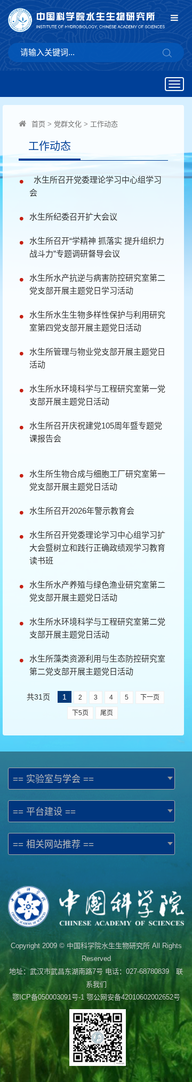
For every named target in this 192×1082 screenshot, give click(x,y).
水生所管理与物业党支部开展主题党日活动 (97, 358)
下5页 (80, 713)
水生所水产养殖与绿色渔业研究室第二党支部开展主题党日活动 (97, 591)
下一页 (149, 697)
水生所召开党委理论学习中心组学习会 (95, 186)
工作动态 (104, 124)
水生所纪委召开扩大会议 (75, 216)
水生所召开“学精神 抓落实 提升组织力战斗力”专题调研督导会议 (96, 247)
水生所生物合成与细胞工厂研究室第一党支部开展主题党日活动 (97, 480)
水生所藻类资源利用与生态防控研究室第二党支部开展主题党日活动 (97, 665)
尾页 (106, 713)
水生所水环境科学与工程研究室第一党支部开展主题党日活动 (97, 395)
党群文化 (68, 124)
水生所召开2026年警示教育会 (81, 510)
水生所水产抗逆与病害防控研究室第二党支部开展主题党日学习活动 (97, 284)
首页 (38, 124)
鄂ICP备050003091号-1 (48, 997)
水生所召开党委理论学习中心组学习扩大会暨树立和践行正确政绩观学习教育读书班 (97, 547)
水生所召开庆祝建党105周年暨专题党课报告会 (95, 432)
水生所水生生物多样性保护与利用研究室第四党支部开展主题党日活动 (97, 321)
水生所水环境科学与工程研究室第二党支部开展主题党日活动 (97, 628)
